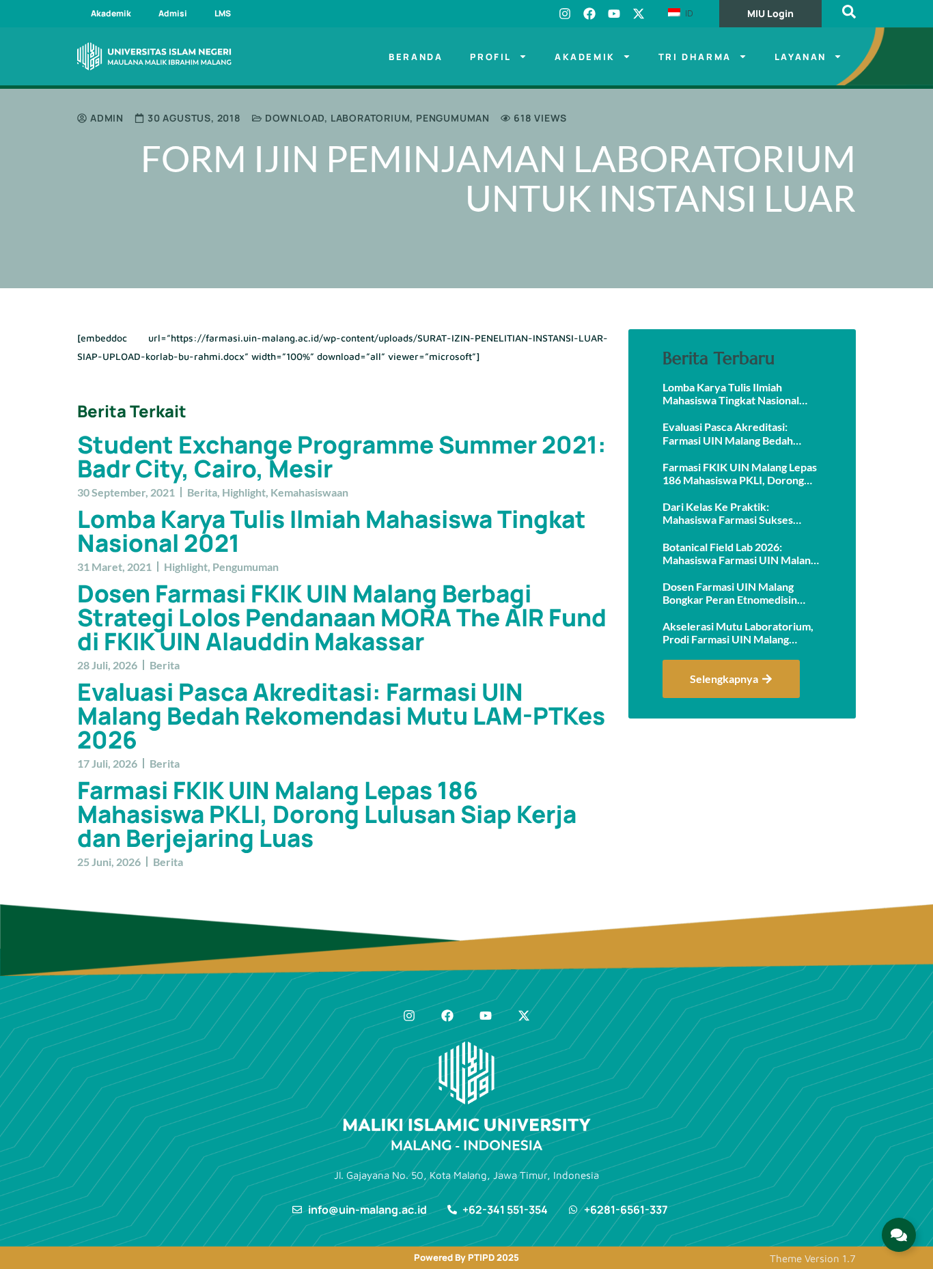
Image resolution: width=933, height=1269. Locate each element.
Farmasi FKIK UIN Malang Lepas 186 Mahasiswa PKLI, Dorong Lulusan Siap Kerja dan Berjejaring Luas (326, 814)
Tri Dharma (695, 57)
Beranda (416, 57)
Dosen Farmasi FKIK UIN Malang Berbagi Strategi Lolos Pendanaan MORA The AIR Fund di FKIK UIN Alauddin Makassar (342, 617)
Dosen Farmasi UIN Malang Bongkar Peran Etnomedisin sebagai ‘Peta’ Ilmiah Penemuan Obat (739, 593)
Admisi (172, 13)
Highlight (244, 492)
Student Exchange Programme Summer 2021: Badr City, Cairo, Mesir (342, 456)
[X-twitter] (638, 13)
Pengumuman (453, 117)
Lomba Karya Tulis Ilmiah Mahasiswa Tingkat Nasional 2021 (331, 531)
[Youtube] (614, 13)
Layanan (800, 57)
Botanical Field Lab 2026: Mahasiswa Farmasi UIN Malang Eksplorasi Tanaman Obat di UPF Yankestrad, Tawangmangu (741, 553)
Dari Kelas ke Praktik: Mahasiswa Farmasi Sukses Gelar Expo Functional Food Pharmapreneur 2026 (729, 513)
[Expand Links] (899, 1235)
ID (687, 13)
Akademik (111, 13)
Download (294, 117)
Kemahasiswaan (309, 492)
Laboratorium (370, 117)
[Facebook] (589, 13)
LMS (222, 13)
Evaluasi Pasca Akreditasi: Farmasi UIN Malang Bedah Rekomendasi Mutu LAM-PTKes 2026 (341, 715)
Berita (202, 492)
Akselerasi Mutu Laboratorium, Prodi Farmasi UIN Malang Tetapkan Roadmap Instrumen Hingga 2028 (738, 632)
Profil (491, 57)
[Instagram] (565, 13)
